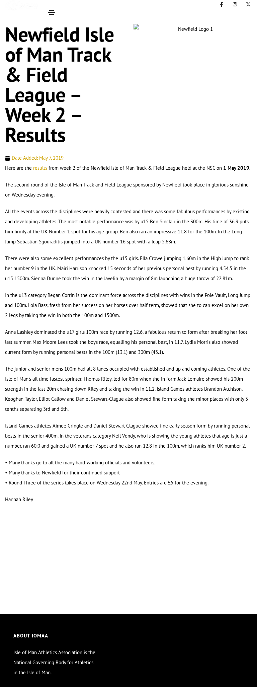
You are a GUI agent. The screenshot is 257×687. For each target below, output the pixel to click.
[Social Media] (221, 4)
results (40, 168)
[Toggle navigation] (51, 12)
